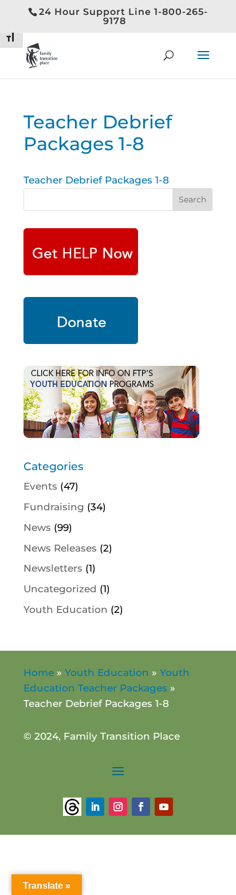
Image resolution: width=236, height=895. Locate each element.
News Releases (60, 548)
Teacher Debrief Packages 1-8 (96, 180)
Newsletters (52, 568)
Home (38, 672)
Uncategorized (60, 589)
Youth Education (65, 609)
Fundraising (53, 507)
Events (40, 486)
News (37, 527)
